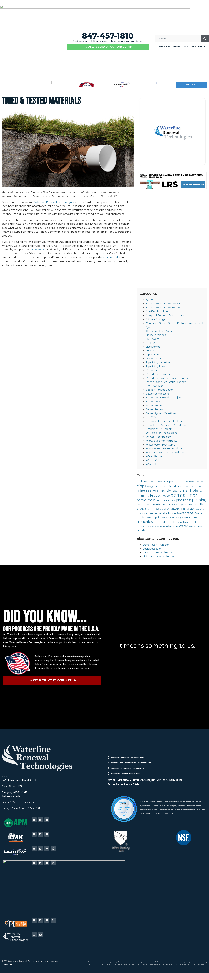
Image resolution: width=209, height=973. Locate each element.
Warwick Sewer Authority (161, 440)
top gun (179, 518)
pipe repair (143, 504)
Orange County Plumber (158, 552)
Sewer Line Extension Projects (164, 397)
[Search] (205, 38)
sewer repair (186, 513)
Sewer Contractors (157, 393)
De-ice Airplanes (156, 335)
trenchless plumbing (154, 527)
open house (162, 495)
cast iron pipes (179, 482)
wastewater (170, 526)
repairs (174, 505)
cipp (140, 486)
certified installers (194, 482)
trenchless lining (151, 522)
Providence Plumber (159, 374)
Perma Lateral (154, 358)
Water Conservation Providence (165, 452)
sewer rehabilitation (163, 513)
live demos (152, 490)
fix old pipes (175, 486)
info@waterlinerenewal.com (21, 802)
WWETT (151, 464)
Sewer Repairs (154, 409)
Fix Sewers (152, 339)
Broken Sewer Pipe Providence (165, 307)
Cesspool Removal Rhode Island (165, 315)
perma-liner (183, 495)
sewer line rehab (182, 508)
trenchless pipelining (177, 522)
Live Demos (153, 346)
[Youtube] (46, 819)
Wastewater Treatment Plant (164, 448)
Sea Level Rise (154, 386)
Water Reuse (154, 456)
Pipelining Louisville (158, 362)
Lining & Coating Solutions (159, 556)
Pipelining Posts (155, 366)
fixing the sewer (156, 486)
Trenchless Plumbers (159, 429)
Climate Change (156, 319)
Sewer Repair (154, 405)
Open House (154, 354)
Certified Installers (157, 311)
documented (109, 257)
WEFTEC (151, 460)
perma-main (146, 500)
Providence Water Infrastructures (167, 378)
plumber (156, 504)
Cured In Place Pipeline (160, 331)
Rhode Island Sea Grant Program (166, 382)
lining (141, 490)
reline (167, 504)
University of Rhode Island (162, 432)
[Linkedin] (40, 819)
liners (199, 486)
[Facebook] (34, 819)
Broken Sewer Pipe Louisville (163, 303)
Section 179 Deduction (160, 389)
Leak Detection (152, 548)
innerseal (190, 486)
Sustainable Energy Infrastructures (167, 421)
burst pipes (166, 481)
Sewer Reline (154, 401)
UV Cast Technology (158, 436)
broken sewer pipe (148, 481)
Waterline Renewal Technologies (53, 202)
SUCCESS (151, 417)
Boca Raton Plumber (156, 544)
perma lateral (162, 500)
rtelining (152, 508)
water (183, 526)
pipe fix (173, 500)
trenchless (191, 517)
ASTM (149, 299)
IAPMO (150, 342)
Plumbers (152, 370)
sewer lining (199, 509)
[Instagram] (53, 848)
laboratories (38, 249)
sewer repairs (153, 517)
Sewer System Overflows (161, 413)
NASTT (150, 350)
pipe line (182, 500)
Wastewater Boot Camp (160, 444)
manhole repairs (169, 490)
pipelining (198, 499)
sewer (165, 508)
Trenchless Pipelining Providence (166, 425)
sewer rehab (143, 513)
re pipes (182, 504)
